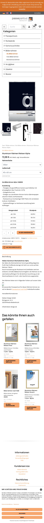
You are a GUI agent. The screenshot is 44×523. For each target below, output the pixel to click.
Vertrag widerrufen (22, 472)
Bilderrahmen (11, 50)
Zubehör (9, 69)
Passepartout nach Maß (19, 289)
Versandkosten (18, 241)
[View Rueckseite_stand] (37, 132)
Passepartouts (11, 36)
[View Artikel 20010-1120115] (6, 132)
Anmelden (37, 13)
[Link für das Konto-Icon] (29, 27)
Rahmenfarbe (7, 160)
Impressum (22, 485)
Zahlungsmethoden (22, 456)
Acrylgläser (10, 64)
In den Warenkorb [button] (10, 405)
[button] (40, 27)
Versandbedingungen (22, 458)
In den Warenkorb (26, 232)
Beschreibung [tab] (6, 256)
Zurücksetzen (6, 176)
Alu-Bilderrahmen (12, 54)
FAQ (22, 460)
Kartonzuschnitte (13, 46)
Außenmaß (6, 168)
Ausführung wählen (10, 361)
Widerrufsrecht (22, 469)
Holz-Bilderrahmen (12, 57)
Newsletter (22, 474)
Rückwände (10, 41)
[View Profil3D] (16, 132)
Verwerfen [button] (22, 9)
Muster (8, 74)
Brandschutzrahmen (13, 60)
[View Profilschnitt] (27, 132)
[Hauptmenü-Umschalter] (4, 27)
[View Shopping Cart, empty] (34, 26)
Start (3, 145)
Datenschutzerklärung (22, 483)
